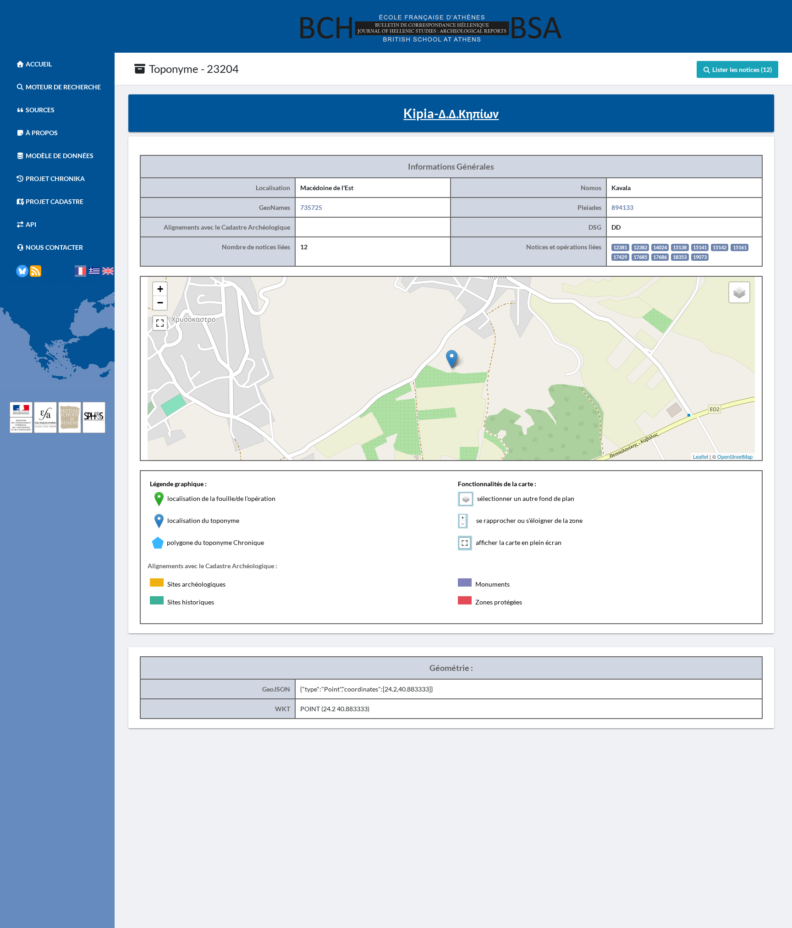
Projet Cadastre (53, 201)
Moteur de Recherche (62, 87)
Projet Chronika (54, 178)
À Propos (41, 133)
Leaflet (700, 456)
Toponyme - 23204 (193, 68)
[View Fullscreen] (160, 323)
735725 (311, 207)
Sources (39, 110)
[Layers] (739, 292)
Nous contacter (53, 247)
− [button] (160, 302)
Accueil (38, 64)
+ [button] (160, 289)
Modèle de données (59, 155)
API (30, 224)
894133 (622, 207)
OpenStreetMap (735, 456)
